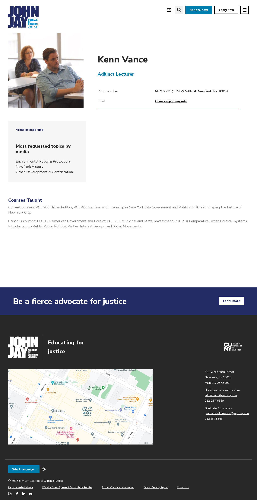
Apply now (226, 10)
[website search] (179, 10)
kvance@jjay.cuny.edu (171, 101)
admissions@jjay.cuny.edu (221, 395)
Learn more (231, 301)
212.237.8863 (214, 419)
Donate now (199, 10)
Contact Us (183, 487)
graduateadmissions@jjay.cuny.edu (227, 413)
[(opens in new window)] (233, 350)
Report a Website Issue (20, 487)
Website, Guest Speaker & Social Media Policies (67, 487)
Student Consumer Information (118, 487)
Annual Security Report (156, 487)
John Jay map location (80, 407)
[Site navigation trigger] (244, 10)
